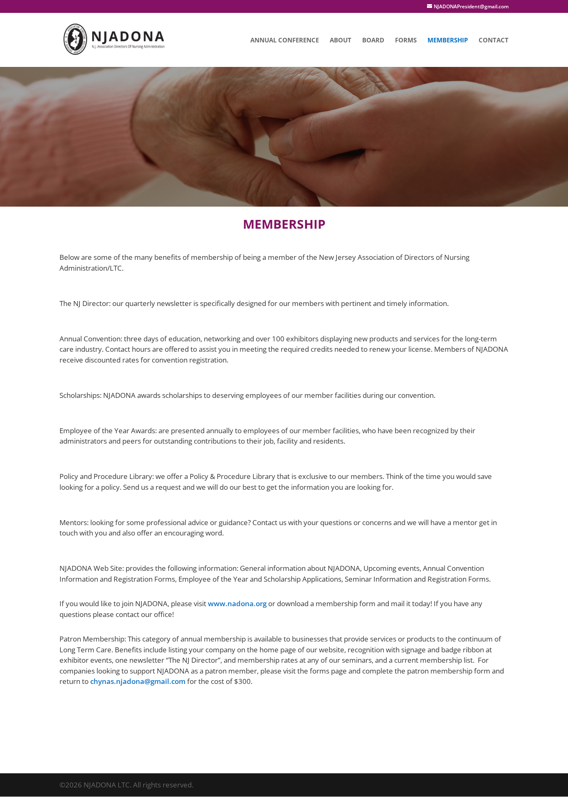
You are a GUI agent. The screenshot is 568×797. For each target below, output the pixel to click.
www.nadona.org (237, 603)
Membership (447, 40)
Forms (406, 40)
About (340, 40)
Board (373, 40)
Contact (494, 40)
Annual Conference (284, 40)
